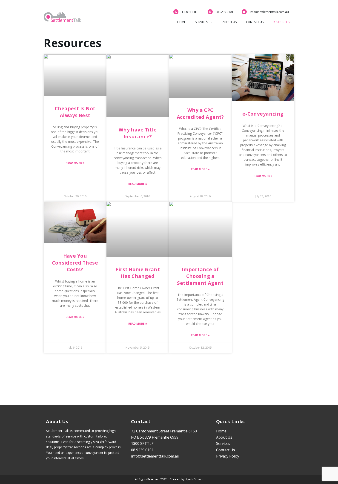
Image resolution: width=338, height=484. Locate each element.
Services (201, 22)
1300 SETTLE (189, 12)
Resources (281, 22)
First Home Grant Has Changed (137, 272)
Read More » (75, 163)
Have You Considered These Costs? (75, 263)
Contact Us (255, 22)
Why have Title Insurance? (138, 133)
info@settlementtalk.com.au (269, 12)
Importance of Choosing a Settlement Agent (200, 276)
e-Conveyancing (263, 114)
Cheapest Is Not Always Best (75, 111)
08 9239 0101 (224, 12)
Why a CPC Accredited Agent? (200, 113)
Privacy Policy (227, 456)
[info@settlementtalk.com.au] (244, 11)
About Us (230, 22)
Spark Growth (194, 479)
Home (181, 22)
